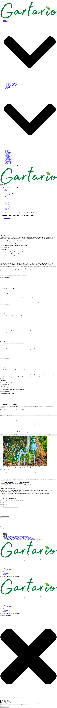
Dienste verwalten (11, 703)
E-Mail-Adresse (3, 504)
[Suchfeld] (18, 165)
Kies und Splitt (7, 157)
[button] (30, 52)
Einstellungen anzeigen (16, 704)
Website (1, 506)
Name (1, 502)
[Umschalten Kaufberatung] (8, 190)
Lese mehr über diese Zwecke (35, 703)
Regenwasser (7, 158)
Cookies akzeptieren (4, 704)
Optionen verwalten (3, 703)
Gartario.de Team (7, 218)
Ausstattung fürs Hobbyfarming (10, 85)
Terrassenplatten (8, 163)
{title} (1, 705)
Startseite (4, 20)
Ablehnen (10, 704)
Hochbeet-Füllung (8, 162)
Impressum (5, 574)
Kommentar (2, 515)
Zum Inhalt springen (4, 0)
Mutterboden (7, 155)
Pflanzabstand (7, 160)
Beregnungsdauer (8, 159)
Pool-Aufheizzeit (8, 152)
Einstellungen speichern (25, 704)
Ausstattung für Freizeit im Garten (11, 84)
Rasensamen (7, 154)
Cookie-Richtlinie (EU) (7, 569)
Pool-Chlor (7, 151)
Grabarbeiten (11, 490)
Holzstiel (21, 479)
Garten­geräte (21, 212)
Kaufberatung (6, 212)
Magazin (4, 567)
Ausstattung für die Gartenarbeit (10, 83)
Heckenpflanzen (8, 161)
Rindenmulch (7, 156)
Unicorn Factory (11, 576)
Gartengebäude (7, 87)
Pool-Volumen (7, 150)
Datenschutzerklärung (6, 573)
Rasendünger (7, 153)
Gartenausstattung (8, 86)
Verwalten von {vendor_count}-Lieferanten (22, 703)
